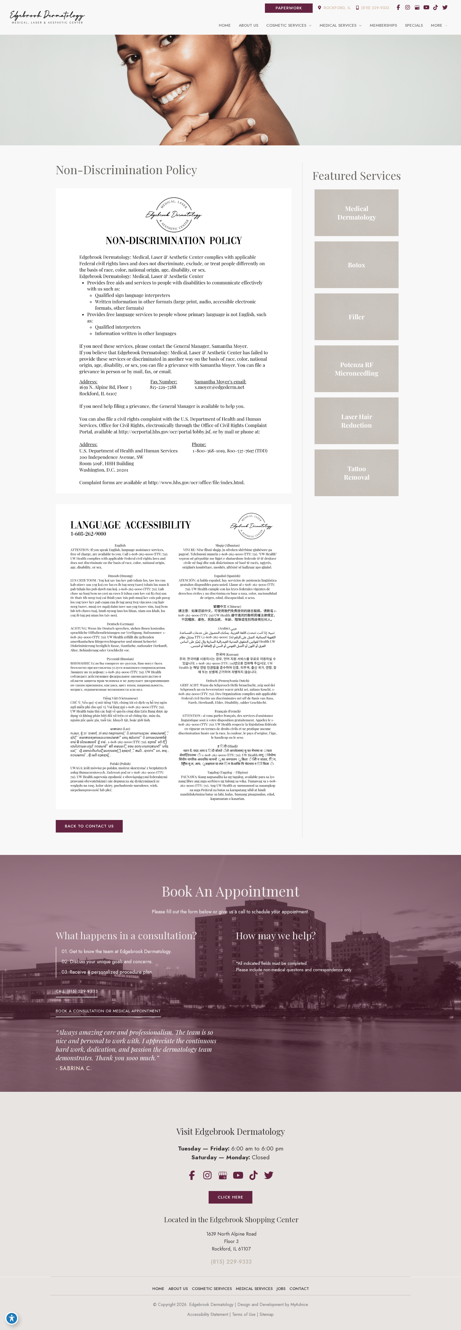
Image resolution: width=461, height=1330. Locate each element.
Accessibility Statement (207, 1314)
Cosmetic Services (212, 1289)
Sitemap (267, 1314)
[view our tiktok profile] (436, 7)
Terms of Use (244, 1314)
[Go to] (231, 1263)
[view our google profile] (417, 7)
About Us (178, 1289)
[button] (289, 8)
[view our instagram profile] (408, 7)
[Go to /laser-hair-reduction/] (357, 420)
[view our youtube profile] (426, 7)
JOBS (281, 1289)
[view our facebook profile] (398, 7)
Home (158, 1289)
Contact (299, 1289)
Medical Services (254, 1289)
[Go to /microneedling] (357, 368)
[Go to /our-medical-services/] (357, 212)
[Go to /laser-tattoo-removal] (357, 472)
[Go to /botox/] (357, 264)
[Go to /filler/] (357, 316)
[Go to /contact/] (231, 1243)
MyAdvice (299, 1304)
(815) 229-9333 (374, 8)
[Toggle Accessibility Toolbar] (11, 1318)
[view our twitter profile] (445, 7)
